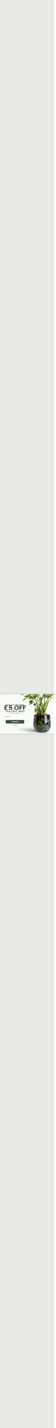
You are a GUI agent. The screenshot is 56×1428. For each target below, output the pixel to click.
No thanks (15, 725)
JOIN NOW (15, 722)
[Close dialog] (53, 696)
